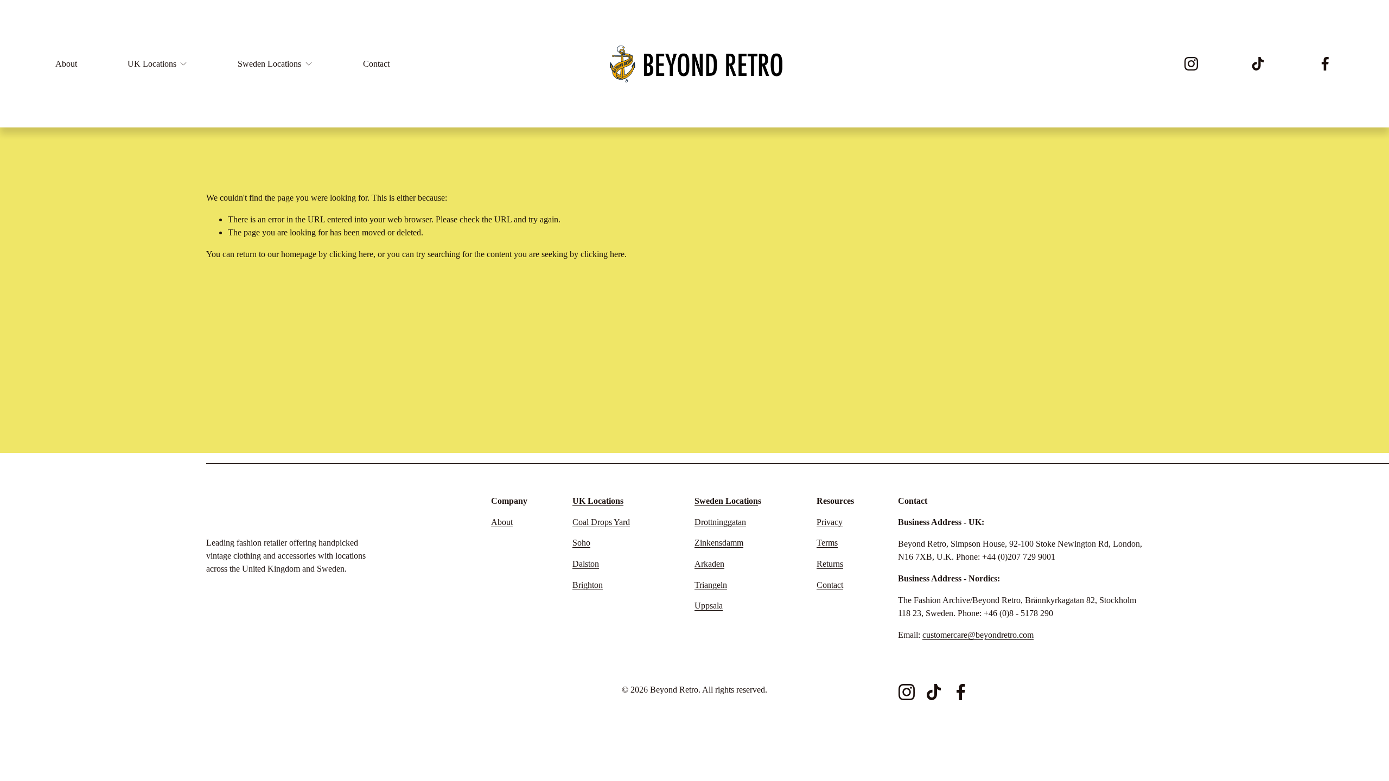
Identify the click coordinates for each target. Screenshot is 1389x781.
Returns (830, 563)
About (66, 63)
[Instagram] (1191, 63)
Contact (376, 63)
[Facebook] (1325, 63)
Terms (827, 542)
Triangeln (710, 585)
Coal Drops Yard (601, 522)
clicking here (351, 254)
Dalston (585, 563)
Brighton (587, 585)
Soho (581, 542)
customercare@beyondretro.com (978, 634)
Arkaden (709, 563)
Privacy (830, 522)
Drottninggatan (720, 522)
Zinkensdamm (718, 542)
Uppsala (708, 605)
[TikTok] (1258, 63)
